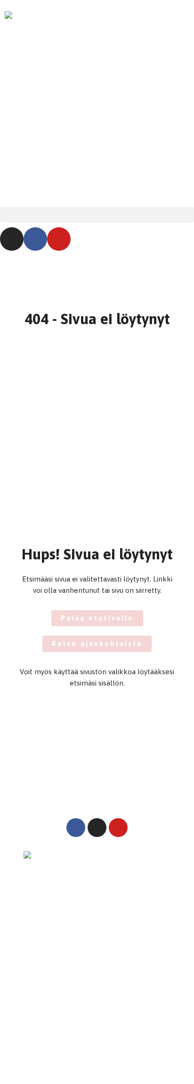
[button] (97, 215)
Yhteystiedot (41, 994)
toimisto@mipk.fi (51, 963)
